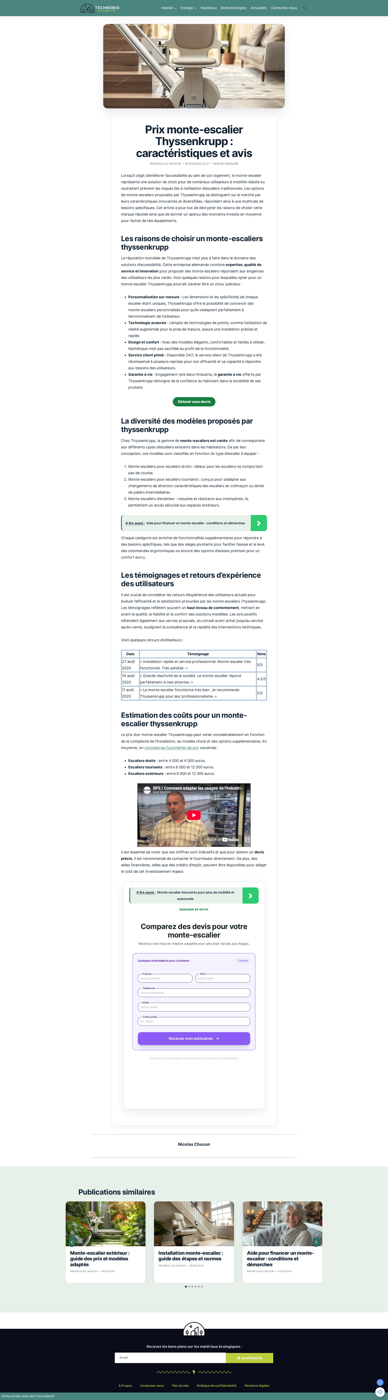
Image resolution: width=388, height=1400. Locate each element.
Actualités (259, 8)
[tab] (186, 1287)
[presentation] (106, 1223)
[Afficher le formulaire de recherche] (304, 8)
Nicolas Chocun (168, 163)
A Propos (125, 1385)
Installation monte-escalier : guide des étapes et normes (190, 1256)
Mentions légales (257, 1385)
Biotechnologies (234, 8)
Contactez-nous (284, 8)
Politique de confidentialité (216, 1385)
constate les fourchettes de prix (171, 748)
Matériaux (209, 8)
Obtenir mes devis (194, 402)
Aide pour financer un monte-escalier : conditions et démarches (280, 1258)
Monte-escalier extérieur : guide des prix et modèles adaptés (100, 1258)
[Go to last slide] (72, 1242)
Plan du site (180, 1385)
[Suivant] (316, 1242)
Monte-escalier (226, 163)
